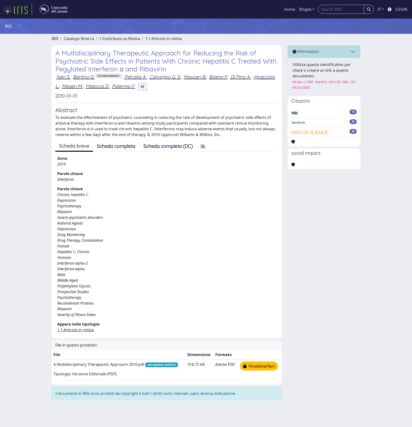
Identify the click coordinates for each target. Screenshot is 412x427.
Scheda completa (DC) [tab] (168, 146)
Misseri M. (72, 86)
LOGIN (401, 9)
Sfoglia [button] (305, 9)
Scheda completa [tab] (116, 146)
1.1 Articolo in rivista (163, 38)
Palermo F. (123, 86)
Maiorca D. (97, 86)
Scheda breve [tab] (74, 146)
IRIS (55, 38)
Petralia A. (135, 77)
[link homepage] (17, 9)
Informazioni (307, 51)
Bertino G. (83, 77)
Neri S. (63, 77)
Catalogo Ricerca (79, 38)
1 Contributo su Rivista (119, 38)
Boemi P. (218, 77)
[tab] (203, 146)
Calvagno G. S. (165, 77)
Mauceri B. (195, 77)
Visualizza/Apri (261, 366)
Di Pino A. (240, 77)
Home (289, 9)
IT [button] (379, 9)
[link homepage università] (53, 9)
